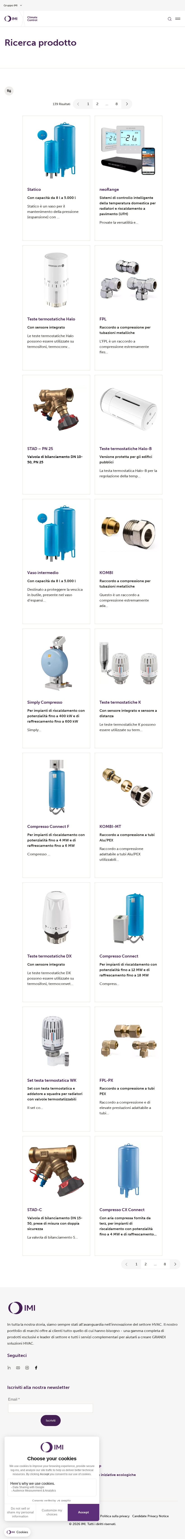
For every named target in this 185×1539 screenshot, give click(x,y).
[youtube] (18, 1368)
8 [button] (117, 104)
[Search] (169, 18)
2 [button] (97, 104)
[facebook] (36, 1368)
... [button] (107, 104)
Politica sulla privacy (115, 1516)
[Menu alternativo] (177, 18)
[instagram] (27, 1368)
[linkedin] (9, 1368)
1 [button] (88, 104)
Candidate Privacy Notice (150, 1516)
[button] (78, 104)
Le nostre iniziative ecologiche (110, 1475)
